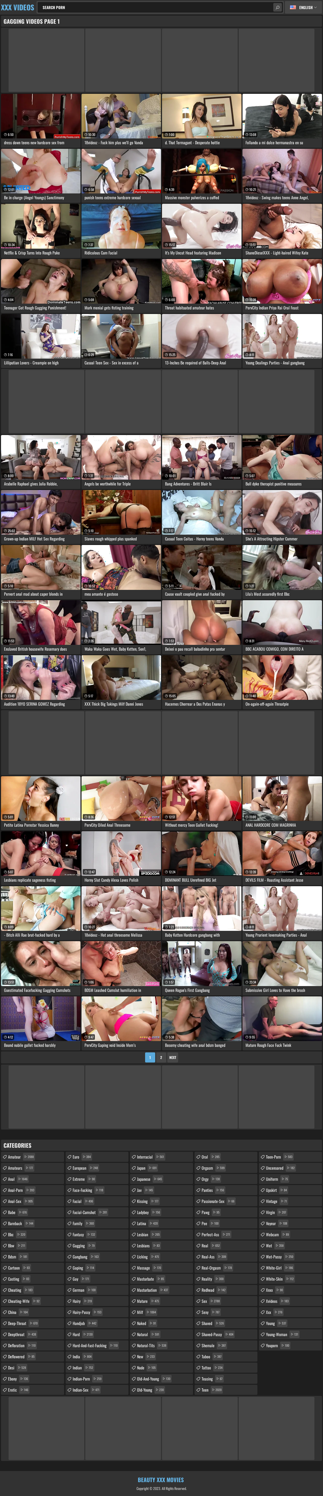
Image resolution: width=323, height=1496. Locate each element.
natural (148, 1334)
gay (81, 1279)
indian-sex (86, 1390)
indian (83, 1368)
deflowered (21, 1357)
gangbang (86, 1257)
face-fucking (88, 1190)
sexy (211, 1312)
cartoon (19, 1268)
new (146, 1357)
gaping (83, 1268)
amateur (21, 1157)
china (18, 1312)
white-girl (279, 1268)
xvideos (277, 1301)
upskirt (276, 1190)
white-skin (280, 1279)
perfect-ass (216, 1234)
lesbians (148, 1246)
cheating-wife (24, 1301)
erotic (18, 1390)
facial (83, 1201)
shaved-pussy (217, 1334)
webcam (277, 1234)
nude (146, 1368)
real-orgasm (217, 1268)
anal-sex (20, 1201)
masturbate (150, 1279)
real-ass (214, 1257)
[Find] (277, 7)
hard (83, 1334)
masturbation (152, 1290)
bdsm (17, 1257)
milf (146, 1312)
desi (17, 1368)
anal (18, 1179)
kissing (147, 1201)
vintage (276, 1201)
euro (82, 1157)
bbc (16, 1234)
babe (17, 1212)
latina (147, 1223)
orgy (211, 1179)
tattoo (212, 1368)
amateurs (20, 1168)
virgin (276, 1212)
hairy (82, 1301)
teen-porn (279, 1157)
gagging (84, 1246)
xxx (274, 1312)
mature (148, 1301)
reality (213, 1279)
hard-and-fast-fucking (95, 1345)
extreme (84, 1179)
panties (213, 1190)
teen (212, 1390)
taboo (212, 1357)
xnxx (274, 1290)
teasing (212, 1379)
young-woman (282, 1334)
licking (148, 1257)
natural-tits (151, 1345)
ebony (18, 1379)
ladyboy (148, 1212)
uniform (277, 1179)
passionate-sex (218, 1201)
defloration (22, 1345)
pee (210, 1223)
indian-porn (87, 1379)
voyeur (276, 1223)
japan (147, 1168)
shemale (214, 1345)
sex (211, 1301)
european (85, 1168)
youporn (277, 1345)
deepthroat (22, 1334)
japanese (149, 1179)
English (306, 7)
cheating (20, 1290)
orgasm (213, 1168)
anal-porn (21, 1190)
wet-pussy (279, 1257)
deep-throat (23, 1323)
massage (149, 1268)
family (83, 1223)
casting (18, 1279)
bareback (20, 1223)
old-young (150, 1390)
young (276, 1323)
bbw (16, 1246)
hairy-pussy (87, 1312)
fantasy (84, 1234)
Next (172, 1057)
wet (275, 1246)
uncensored (280, 1168)
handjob (84, 1323)
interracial (150, 1157)
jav (145, 1190)
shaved (213, 1323)
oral (211, 1157)
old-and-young (153, 1379)
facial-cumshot (90, 1212)
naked (146, 1323)
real (211, 1246)
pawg (211, 1212)
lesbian (148, 1234)
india (82, 1357)
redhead (214, 1290)
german (84, 1290)
